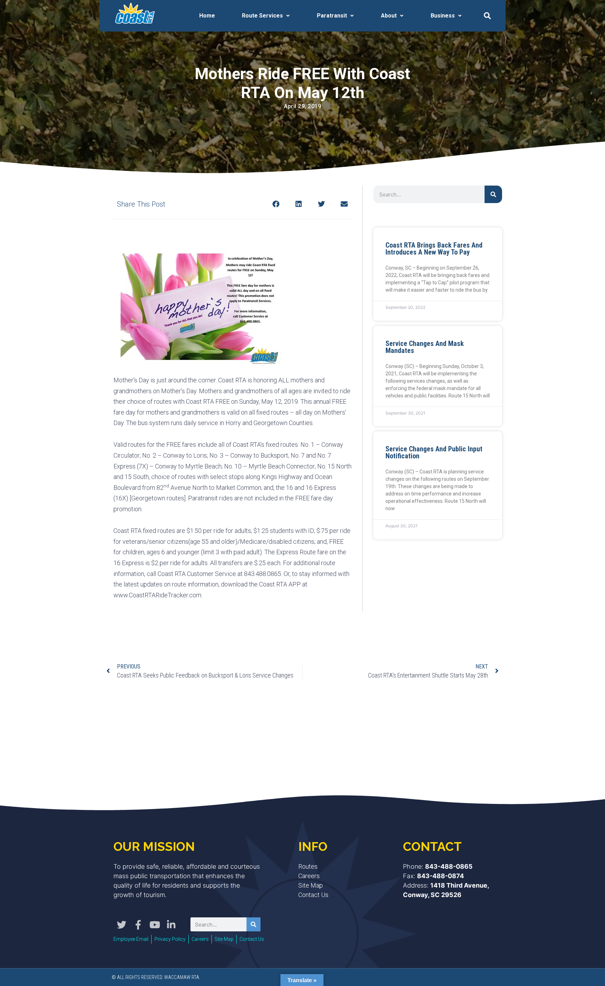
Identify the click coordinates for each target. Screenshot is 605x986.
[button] (487, 16)
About (389, 15)
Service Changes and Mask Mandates (424, 347)
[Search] (493, 194)
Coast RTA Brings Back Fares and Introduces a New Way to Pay (433, 248)
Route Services (262, 15)
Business (443, 15)
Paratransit (332, 15)
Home (207, 15)
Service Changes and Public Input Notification (433, 452)
